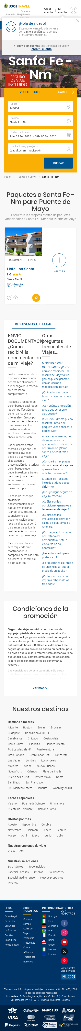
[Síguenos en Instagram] (65, 932)
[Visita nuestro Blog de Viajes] (68, 977)
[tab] (33, 324)
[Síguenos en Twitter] (65, 951)
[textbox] (40, 106)
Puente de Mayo (26, 176)
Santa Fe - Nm (50, 176)
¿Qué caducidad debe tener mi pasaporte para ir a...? (56, 396)
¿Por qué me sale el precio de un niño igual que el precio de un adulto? (57, 566)
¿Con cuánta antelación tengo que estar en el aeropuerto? (56, 409)
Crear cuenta (48, 10)
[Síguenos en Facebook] (65, 923)
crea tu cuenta (41, 49)
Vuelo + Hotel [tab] (31, 92)
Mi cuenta (62, 10)
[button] (73, 92)
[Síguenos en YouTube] (65, 942)
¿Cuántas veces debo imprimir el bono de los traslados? (55, 580)
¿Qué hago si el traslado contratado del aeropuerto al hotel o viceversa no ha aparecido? (56, 540)
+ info (32, 259)
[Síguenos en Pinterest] (65, 960)
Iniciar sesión (70, 31)
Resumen (15, 259)
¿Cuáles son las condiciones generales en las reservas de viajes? (57, 505)
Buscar (58, 163)
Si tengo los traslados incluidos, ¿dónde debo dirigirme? (56, 482)
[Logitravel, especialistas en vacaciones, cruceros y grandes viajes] (17, 6)
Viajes (7, 176)
